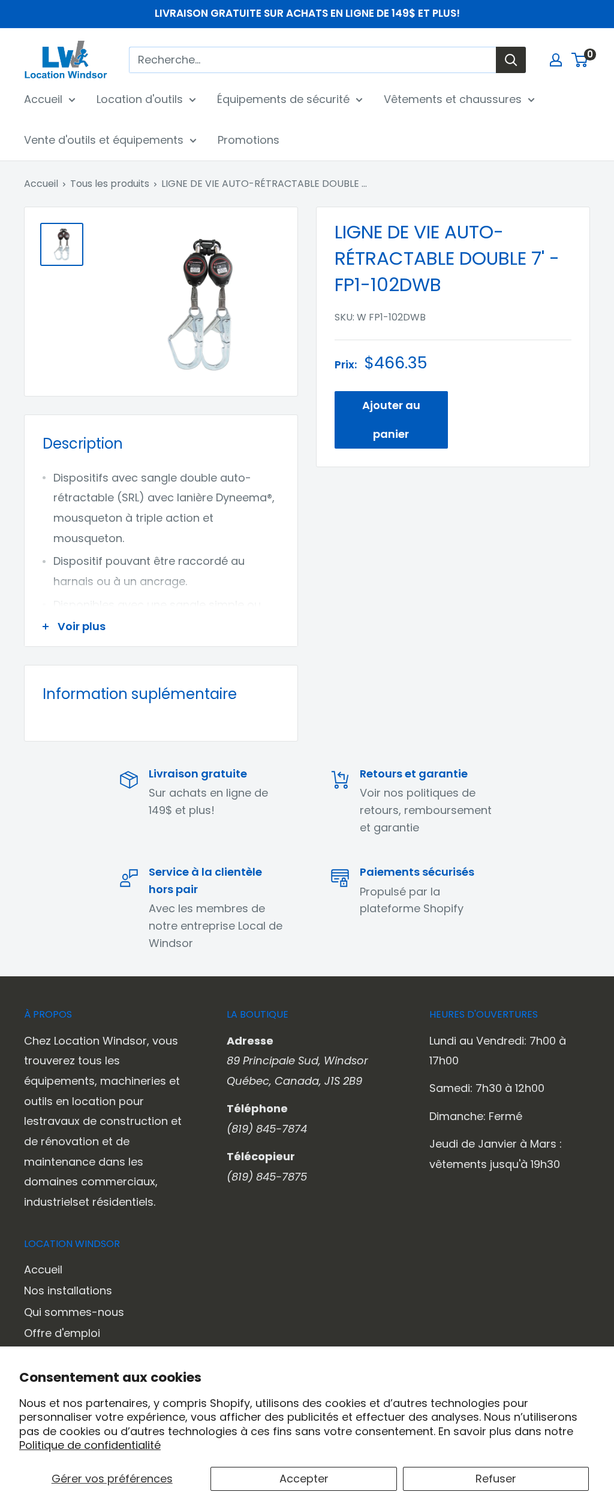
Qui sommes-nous (74, 1312)
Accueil (43, 99)
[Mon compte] (556, 59)
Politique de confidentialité (90, 1445)
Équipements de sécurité (283, 99)
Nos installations (68, 1290)
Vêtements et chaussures (453, 99)
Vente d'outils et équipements (103, 139)
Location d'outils (140, 99)
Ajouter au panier (391, 419)
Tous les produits (109, 183)
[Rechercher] (511, 60)
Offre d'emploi (62, 1333)
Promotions (248, 139)
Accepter (304, 1478)
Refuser (495, 1478)
